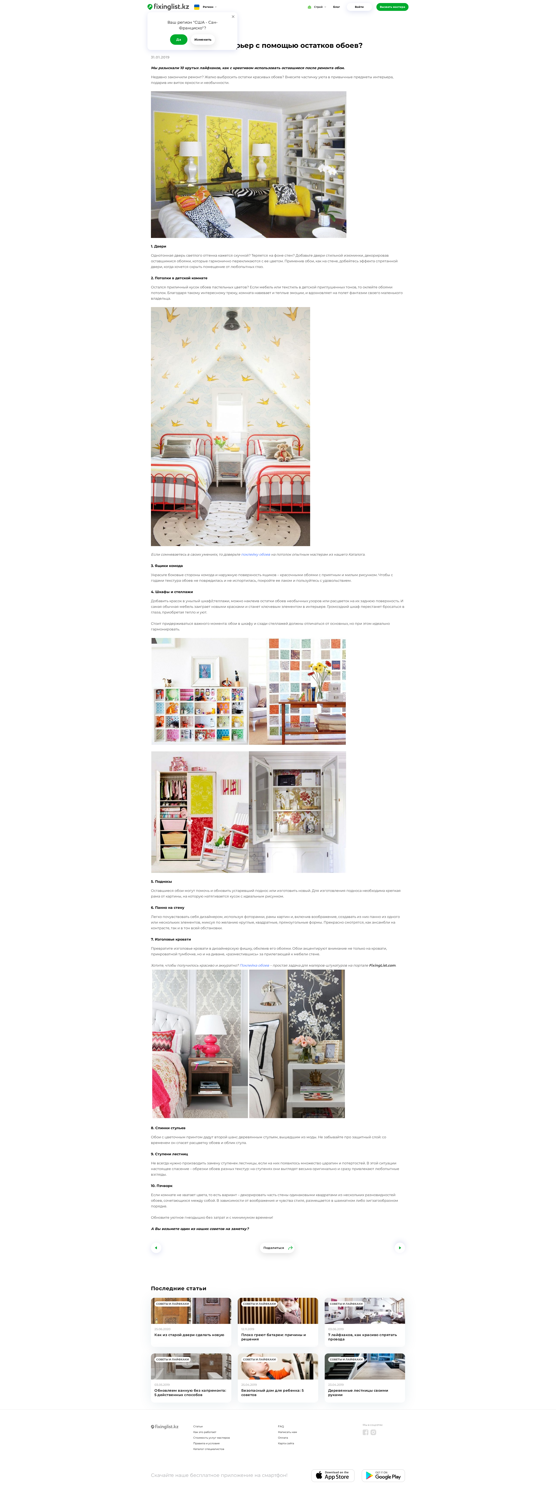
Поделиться (273, 1248)
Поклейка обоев (254, 965)
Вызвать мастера (392, 6)
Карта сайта (286, 1443)
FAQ (281, 1426)
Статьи (198, 1426)
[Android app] (383, 1475)
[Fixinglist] (168, 7)
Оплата (283, 1437)
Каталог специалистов (208, 1449)
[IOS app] (333, 1475)
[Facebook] (365, 1432)
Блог (336, 6)
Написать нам (287, 1432)
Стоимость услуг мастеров (211, 1437)
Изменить (203, 40)
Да (178, 40)
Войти (359, 6)
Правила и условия (206, 1443)
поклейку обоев (255, 554)
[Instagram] (373, 1432)
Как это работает (204, 1432)
